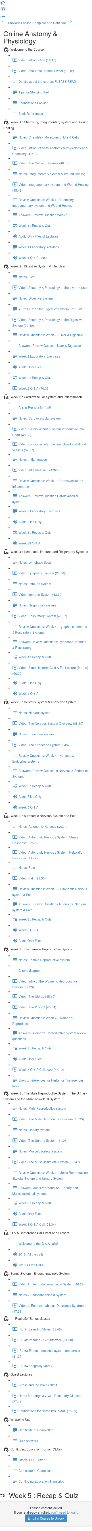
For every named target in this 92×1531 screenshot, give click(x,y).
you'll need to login (64, 1512)
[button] (2, 4)
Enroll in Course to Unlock (46, 1518)
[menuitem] (2, 10)
